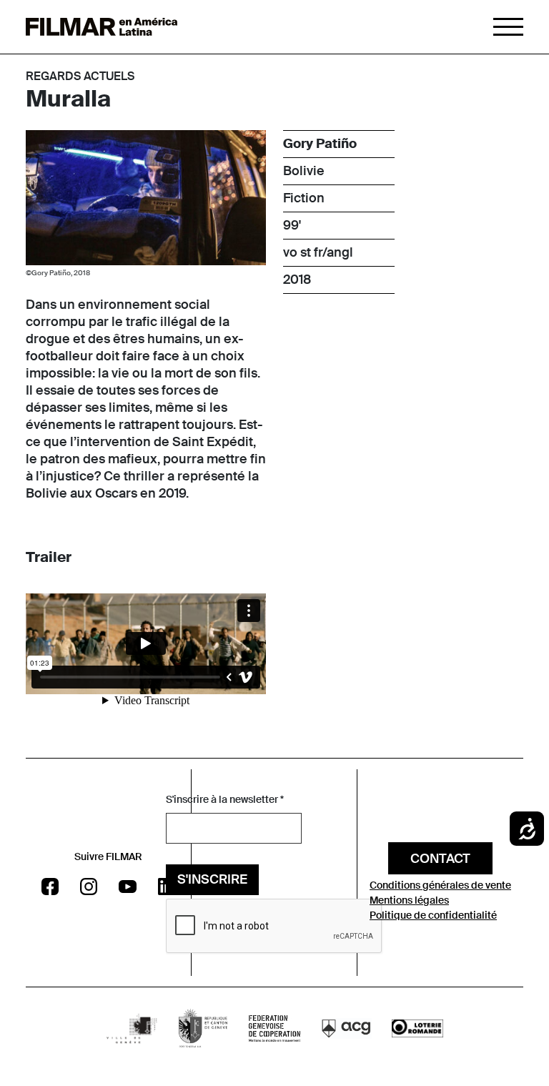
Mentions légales (409, 900)
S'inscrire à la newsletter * (225, 799)
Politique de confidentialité (433, 915)
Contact (440, 858)
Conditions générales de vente (440, 885)
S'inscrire (212, 879)
